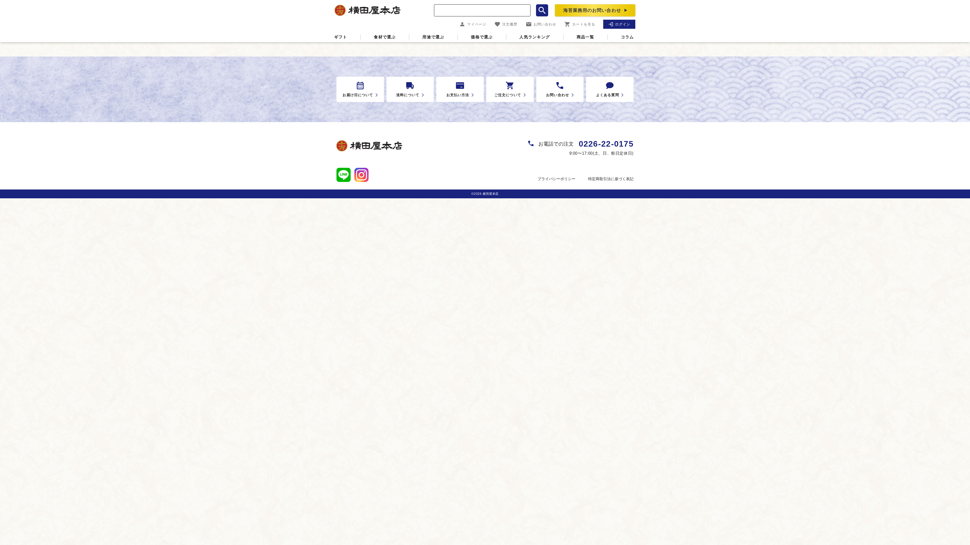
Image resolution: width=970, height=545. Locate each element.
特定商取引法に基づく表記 (611, 179)
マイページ (476, 24)
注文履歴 (509, 24)
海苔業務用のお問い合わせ (592, 10)
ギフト (340, 37)
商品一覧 (585, 37)
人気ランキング (534, 37)
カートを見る (583, 24)
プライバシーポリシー (556, 179)
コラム (627, 37)
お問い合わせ (545, 24)
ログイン (622, 24)
